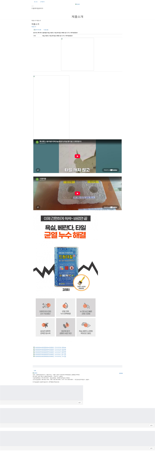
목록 (35, 370)
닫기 (80, 402)
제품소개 (33, 26)
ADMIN (121, 373)
